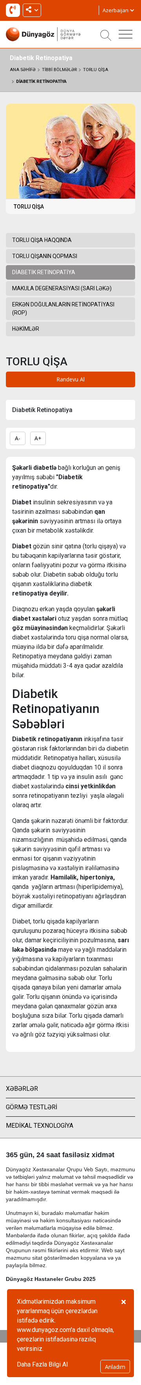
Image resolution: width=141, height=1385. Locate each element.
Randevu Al (70, 379)
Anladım (115, 1366)
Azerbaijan (116, 10)
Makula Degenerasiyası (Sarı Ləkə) (62, 288)
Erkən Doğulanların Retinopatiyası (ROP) (63, 308)
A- (17, 438)
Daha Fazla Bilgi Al (42, 1364)
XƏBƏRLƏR (22, 1088)
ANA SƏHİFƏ (23, 69)
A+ (38, 438)
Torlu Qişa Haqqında (42, 240)
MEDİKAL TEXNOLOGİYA (39, 1125)
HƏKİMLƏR (25, 329)
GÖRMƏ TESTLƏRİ (31, 1107)
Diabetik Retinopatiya (41, 81)
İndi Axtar (14, 11)
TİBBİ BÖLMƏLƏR (59, 69)
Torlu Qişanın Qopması (44, 256)
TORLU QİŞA (95, 69)
